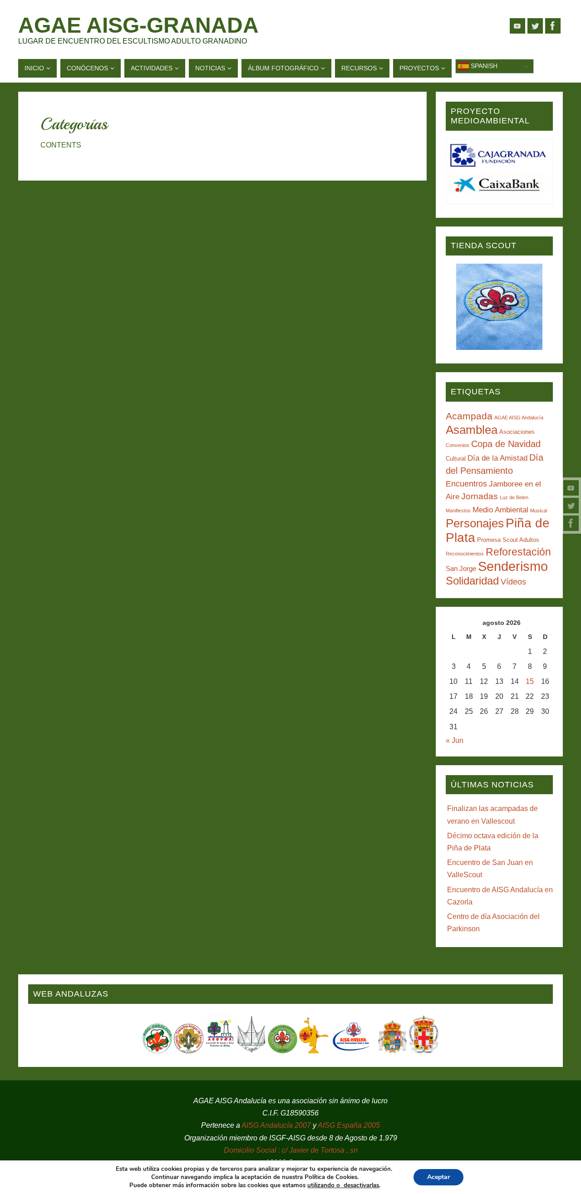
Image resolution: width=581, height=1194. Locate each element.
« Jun (454, 740)
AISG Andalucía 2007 (277, 1125)
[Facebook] (571, 523)
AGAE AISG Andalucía (518, 417)
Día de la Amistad (497, 458)
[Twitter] (571, 505)
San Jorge (461, 568)
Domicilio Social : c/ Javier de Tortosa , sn (291, 1150)
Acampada (469, 416)
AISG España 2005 (349, 1125)
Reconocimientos (465, 553)
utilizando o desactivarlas (343, 1185)
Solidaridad (472, 581)
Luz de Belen (514, 497)
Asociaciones (517, 431)
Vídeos (513, 581)
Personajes (475, 523)
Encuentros (466, 483)
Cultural (456, 458)
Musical (538, 510)
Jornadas (479, 496)
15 (530, 681)
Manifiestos (458, 510)
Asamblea (471, 430)
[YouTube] (571, 488)
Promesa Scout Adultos (508, 539)
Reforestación (518, 552)
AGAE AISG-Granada (138, 25)
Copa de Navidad (506, 444)
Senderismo (513, 566)
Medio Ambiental (500, 510)
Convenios (457, 445)
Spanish (483, 65)
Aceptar (438, 1177)
